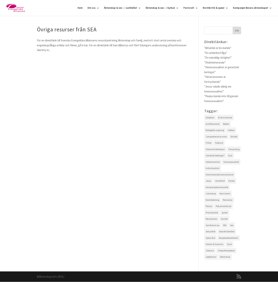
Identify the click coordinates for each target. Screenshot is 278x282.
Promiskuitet (212, 212)
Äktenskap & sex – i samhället (120, 8)
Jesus (208, 180)
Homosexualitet (231, 161)
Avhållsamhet (213, 123)
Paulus (209, 206)
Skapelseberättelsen (228, 237)
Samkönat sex (212, 225)
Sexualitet (210, 231)
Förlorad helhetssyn (215, 149)
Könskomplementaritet (217, 187)
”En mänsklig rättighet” (218, 57)
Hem (80, 8)
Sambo (224, 218)
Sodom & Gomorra (214, 244)
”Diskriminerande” (215, 62)
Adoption (210, 117)
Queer (225, 212)
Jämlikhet (220, 180)
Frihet (208, 142)
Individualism (212, 168)
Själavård (210, 237)
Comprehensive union (216, 136)
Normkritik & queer (213, 8)
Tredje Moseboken (226, 250)
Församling (233, 149)
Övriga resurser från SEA (67, 29)
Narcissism (225, 193)
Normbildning (212, 199)
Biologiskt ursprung (215, 130)
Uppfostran (211, 256)
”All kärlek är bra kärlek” (217, 48)
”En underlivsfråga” (215, 53)
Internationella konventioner (220, 174)
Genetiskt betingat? (215, 155)
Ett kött (234, 136)
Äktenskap (225, 256)
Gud (230, 155)
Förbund (219, 142)
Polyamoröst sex (223, 206)
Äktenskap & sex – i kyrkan (160, 8)
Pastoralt (188, 8)
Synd (229, 244)
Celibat (231, 130)
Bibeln (226, 123)
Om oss (91, 8)
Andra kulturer (225, 117)
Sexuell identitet (227, 231)
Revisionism (211, 218)
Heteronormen (213, 161)
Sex (231, 225)
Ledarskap (211, 193)
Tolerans (210, 250)
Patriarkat (227, 199)
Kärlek (231, 180)
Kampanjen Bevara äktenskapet (250, 8)
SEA (225, 225)
